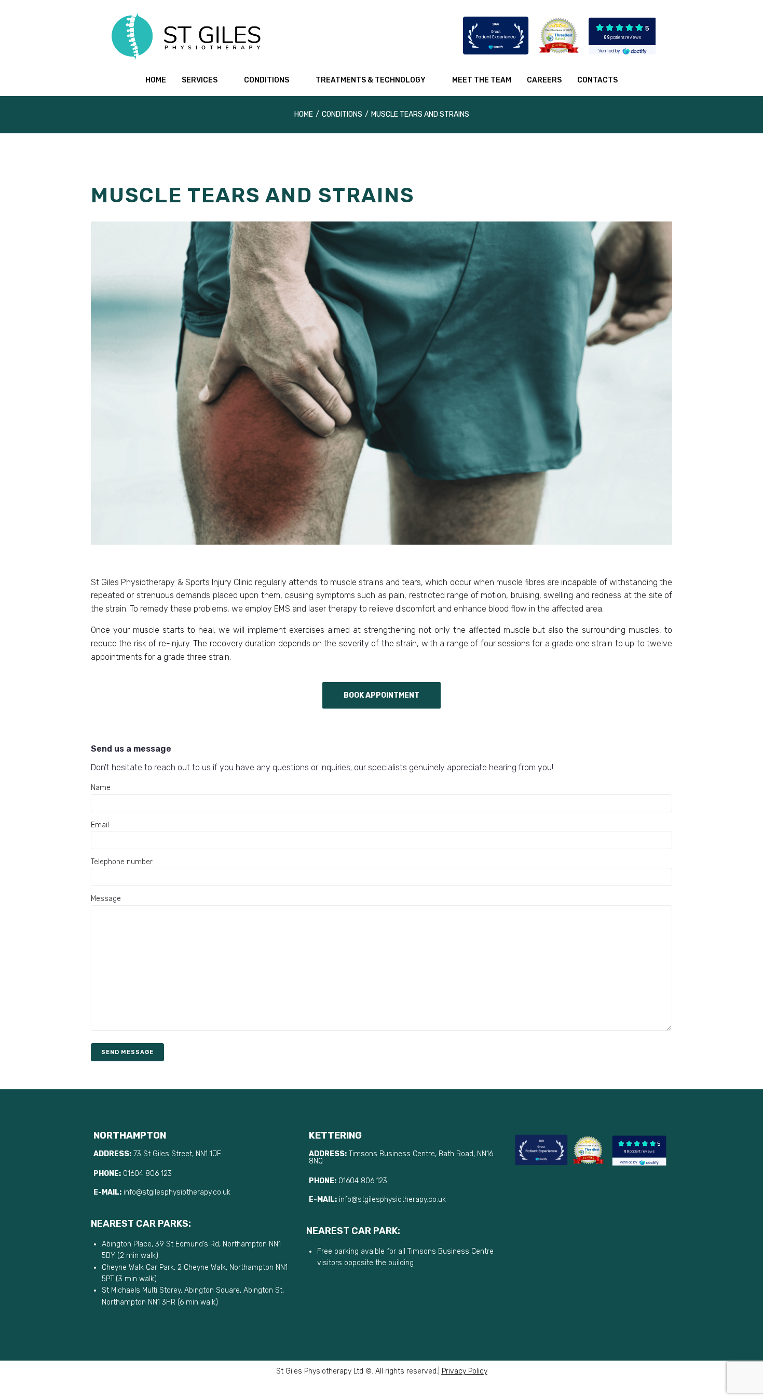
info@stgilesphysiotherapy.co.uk (178, 1192)
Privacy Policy (464, 1371)
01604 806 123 (147, 1173)
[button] (381, 695)
